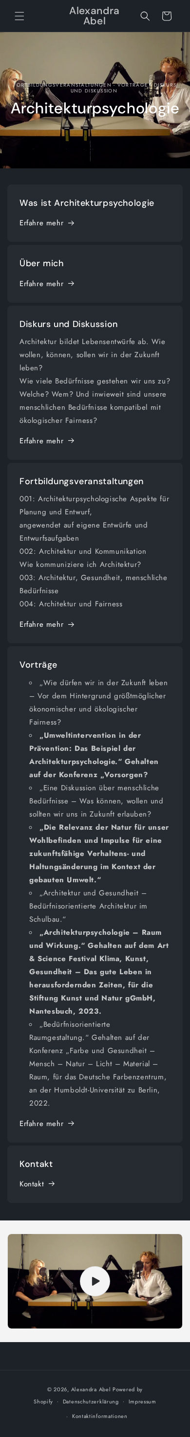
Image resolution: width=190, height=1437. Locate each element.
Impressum (142, 1401)
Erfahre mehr (41, 223)
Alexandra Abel (91, 1389)
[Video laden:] (95, 1281)
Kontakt (31, 1184)
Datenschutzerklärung (91, 1401)
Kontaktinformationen (100, 1416)
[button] (19, 16)
